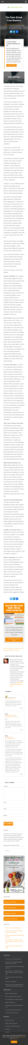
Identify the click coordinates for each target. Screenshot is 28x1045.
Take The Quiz (11, 65)
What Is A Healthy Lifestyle (11, 993)
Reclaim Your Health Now (10, 981)
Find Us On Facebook (10, 907)
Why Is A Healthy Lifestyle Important (13, 996)
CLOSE (14, 1041)
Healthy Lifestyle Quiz (10, 1002)
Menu (2, 1)
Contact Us (7, 1029)
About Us (7, 1032)
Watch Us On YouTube (10, 902)
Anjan (9, 737)
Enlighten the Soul (15, 24)
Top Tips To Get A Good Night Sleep (13, 927)
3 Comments (16, 650)
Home (6, 24)
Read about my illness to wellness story (16, 684)
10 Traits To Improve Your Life (12, 1012)
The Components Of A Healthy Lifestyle (14, 999)
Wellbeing (11, 650)
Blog (9, 24)
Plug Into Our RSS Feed (10, 919)
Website (5, 815)
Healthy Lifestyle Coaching (11, 1023)
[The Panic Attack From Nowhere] (14, 83)
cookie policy (15, 1038)
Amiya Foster (11, 715)
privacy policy (23, 1036)
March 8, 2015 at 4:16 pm (10, 738)
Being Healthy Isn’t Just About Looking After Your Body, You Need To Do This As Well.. (14, 941)
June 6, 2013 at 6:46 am (10, 698)
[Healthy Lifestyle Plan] (14, 624)
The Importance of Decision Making (13, 1009)
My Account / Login (9, 1020)
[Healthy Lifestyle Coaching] (14, 892)
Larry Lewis (13, 648)
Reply (21, 708)
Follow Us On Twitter (10, 913)
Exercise (19, 648)
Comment (6, 786)
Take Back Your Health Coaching (12, 1026)
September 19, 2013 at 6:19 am (11, 716)
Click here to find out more (14, 639)
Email (5, 808)
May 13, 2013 (6, 648)
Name (5, 802)
